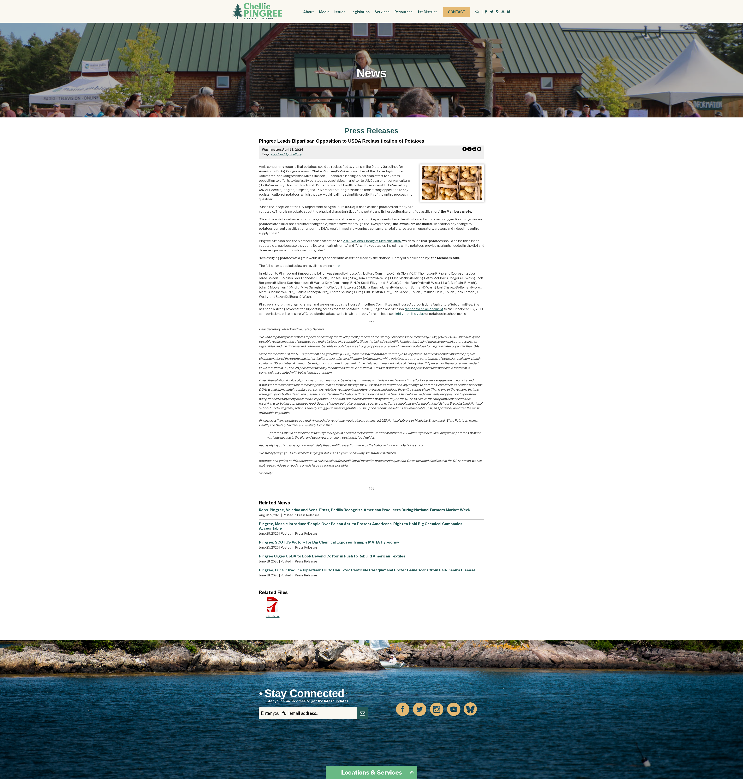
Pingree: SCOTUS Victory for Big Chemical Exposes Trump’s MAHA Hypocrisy (329, 542)
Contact (456, 12)
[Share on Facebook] (464, 149)
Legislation (360, 12)
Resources (404, 12)
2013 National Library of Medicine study (372, 241)
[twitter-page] (491, 12)
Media (324, 12)
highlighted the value (409, 314)
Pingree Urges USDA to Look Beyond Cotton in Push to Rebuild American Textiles (332, 556)
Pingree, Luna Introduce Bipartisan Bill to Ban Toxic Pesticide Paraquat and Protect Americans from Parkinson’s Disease (367, 570)
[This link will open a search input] (477, 12)
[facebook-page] (486, 12)
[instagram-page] (497, 12)
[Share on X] (469, 149)
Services (382, 12)
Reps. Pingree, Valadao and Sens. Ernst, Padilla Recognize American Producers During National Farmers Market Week (365, 510)
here (336, 266)
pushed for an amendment (423, 309)
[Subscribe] (362, 713)
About (308, 12)
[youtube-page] (503, 12)
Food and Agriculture (286, 154)
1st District (427, 12)
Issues (339, 12)
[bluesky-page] (508, 11)
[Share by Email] (479, 149)
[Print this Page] (474, 149)
